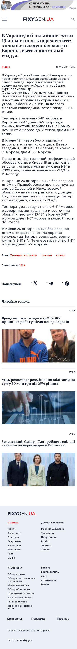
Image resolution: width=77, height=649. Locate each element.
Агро (11, 553)
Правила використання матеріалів (29, 630)
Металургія (14, 549)
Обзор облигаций (19, 589)
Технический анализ (20, 597)
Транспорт (47, 533)
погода (47, 255)
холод (60, 255)
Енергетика (14, 541)
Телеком (46, 545)
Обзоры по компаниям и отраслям (21, 579)
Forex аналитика (18, 601)
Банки (11, 557)
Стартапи (13, 537)
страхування (48, 580)
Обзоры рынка (16, 574)
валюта (45, 567)
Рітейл (45, 541)
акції (44, 576)
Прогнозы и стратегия (21, 593)
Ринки (6, 66)
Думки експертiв (52, 522)
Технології (14, 533)
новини (13, 522)
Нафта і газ (14, 545)
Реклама (38, 618)
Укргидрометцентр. (23, 255)
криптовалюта (50, 572)
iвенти (45, 584)
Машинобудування (52, 529)
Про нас (63, 618)
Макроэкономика (18, 585)
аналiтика (15, 567)
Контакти (14, 618)
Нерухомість (48, 537)
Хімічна (45, 549)
